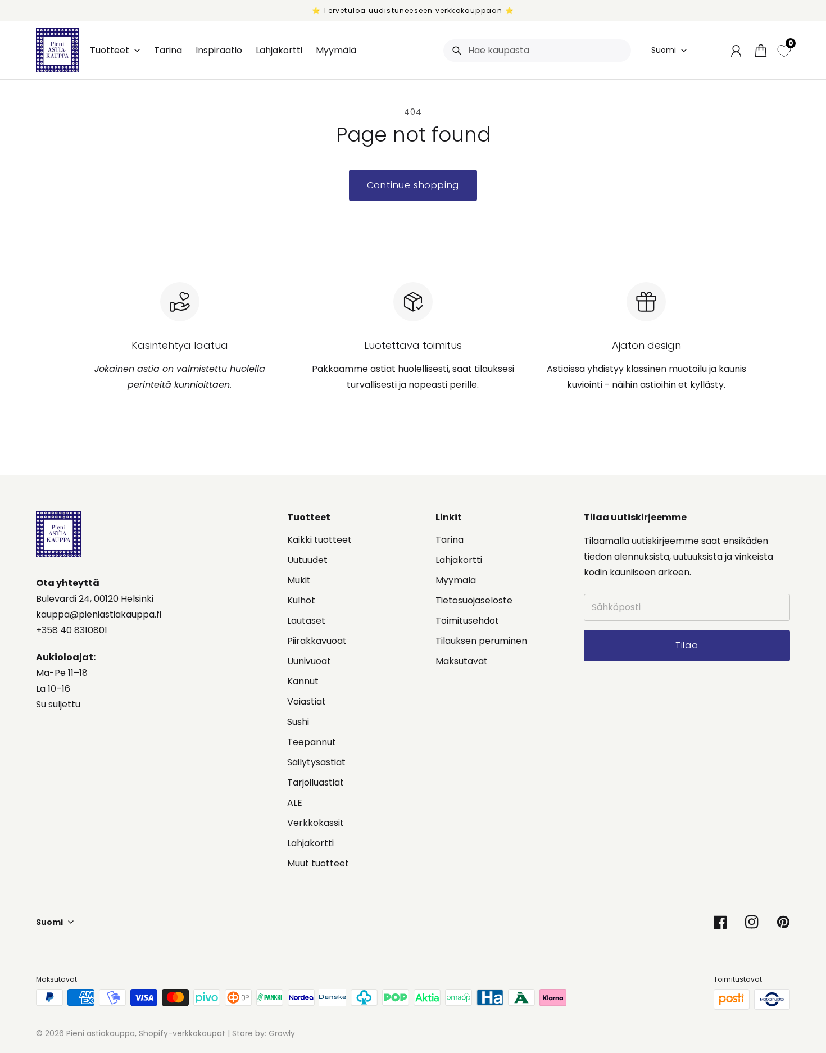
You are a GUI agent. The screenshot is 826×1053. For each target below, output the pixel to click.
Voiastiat (306, 701)
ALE (294, 802)
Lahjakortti (310, 843)
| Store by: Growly (260, 1033)
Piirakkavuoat (317, 640)
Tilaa (738, 992)
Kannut (303, 681)
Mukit (299, 580)
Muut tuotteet (318, 863)
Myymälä (455, 580)
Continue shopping (413, 185)
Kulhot (301, 600)
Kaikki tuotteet (319, 539)
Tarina (449, 539)
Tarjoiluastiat (315, 782)
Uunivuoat (309, 661)
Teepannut (311, 742)
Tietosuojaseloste (473, 600)
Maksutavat (461, 661)
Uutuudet (307, 559)
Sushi (298, 721)
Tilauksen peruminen (481, 640)
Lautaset (306, 620)
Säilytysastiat (316, 762)
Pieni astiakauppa (100, 1033)
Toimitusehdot (467, 620)
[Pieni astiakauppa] (57, 50)
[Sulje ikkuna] (792, 889)
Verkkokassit (315, 822)
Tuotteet (109, 50)
